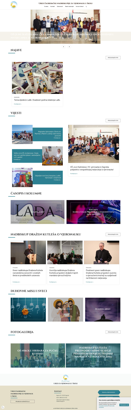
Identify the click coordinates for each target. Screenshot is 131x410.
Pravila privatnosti (108, 392)
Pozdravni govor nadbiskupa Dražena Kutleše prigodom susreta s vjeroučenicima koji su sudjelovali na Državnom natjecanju (101, 274)
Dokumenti (60, 6)
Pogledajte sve (113, 57)
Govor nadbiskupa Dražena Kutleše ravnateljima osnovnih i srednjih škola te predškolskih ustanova (28, 273)
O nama (46, 6)
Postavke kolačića (103, 405)
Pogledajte (38, 360)
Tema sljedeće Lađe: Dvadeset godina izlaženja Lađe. (37, 100)
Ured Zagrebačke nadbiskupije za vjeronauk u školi (65, 3)
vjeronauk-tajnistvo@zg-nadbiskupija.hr (63, 400)
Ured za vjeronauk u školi (65, 383)
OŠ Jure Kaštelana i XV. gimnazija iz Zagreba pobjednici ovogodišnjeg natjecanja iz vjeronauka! (92, 168)
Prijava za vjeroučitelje (23, 401)
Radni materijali (69, 6)
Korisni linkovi (80, 6)
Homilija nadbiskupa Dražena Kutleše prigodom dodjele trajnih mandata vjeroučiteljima (63, 273)
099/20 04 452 (63, 397)
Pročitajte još (17, 104)
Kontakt (52, 6)
